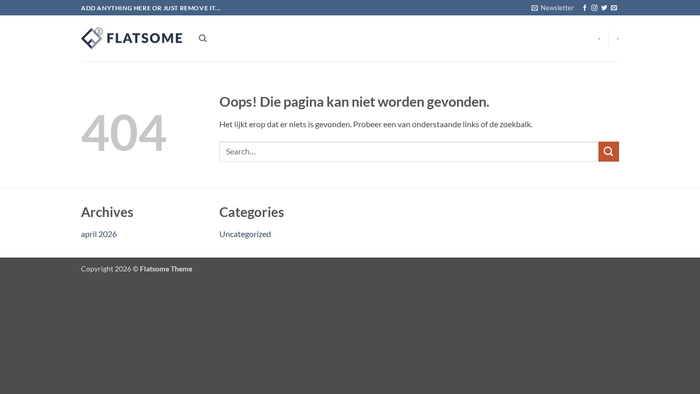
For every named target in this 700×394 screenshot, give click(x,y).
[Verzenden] (609, 152)
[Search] (203, 38)
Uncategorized (245, 234)
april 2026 (99, 234)
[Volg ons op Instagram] (594, 8)
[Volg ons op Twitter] (604, 8)
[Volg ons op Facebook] (585, 8)
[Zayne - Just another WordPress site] (132, 38)
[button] (552, 7)
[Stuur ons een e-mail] (614, 8)
